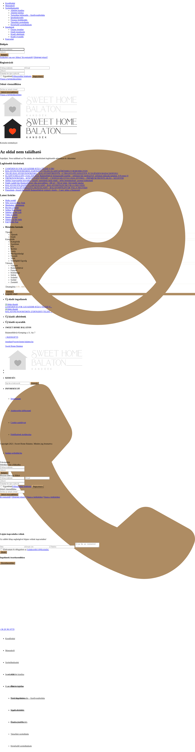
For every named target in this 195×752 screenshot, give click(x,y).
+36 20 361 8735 (7, 629)
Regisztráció (38, 76)
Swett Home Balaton (14, 346)
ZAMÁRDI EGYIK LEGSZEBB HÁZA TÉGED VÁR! (29, 168)
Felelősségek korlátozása (21, 434)
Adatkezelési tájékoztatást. (38, 549)
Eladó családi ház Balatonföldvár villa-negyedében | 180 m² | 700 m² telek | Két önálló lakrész (44, 183)
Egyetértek (17, 76)
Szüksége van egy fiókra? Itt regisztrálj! (16, 57)
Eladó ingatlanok (18, 32)
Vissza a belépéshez (34, 497)
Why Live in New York (15, 203)
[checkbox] (1, 549)
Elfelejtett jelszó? (41, 57)
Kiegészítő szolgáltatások (21, 25)
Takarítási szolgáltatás (20, 22)
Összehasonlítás (7, 563)
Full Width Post (11, 222)
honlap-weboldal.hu (13, 453)
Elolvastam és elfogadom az (26, 549)
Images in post (11, 217)
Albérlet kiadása (17, 10)
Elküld (3, 552)
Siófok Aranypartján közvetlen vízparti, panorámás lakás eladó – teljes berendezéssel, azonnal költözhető (49, 180)
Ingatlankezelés (17, 17)
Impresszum (16, 399)
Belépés (4, 55)
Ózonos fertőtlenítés (19, 20)
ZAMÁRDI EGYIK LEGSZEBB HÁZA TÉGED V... (28, 307)
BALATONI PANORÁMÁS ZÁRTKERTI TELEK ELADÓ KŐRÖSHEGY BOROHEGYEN (46, 171)
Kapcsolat (9, 39)
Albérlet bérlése (17, 13)
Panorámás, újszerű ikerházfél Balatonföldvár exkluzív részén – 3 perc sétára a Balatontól (42, 190)
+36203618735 (11, 337)
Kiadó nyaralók (17, 37)
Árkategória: (10, 287)
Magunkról (10, 6)
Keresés (9, 292)
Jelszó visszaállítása (9, 92)
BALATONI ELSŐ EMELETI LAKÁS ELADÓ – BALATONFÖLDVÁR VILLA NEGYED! (46, 188)
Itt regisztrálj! (5, 497)
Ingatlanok (9, 27)
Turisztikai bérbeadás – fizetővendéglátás (28, 15)
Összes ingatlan (17, 29)
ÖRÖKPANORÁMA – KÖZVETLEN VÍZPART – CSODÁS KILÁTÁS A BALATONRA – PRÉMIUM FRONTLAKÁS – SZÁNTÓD (64, 178)
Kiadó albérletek (17, 34)
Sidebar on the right (13, 219)
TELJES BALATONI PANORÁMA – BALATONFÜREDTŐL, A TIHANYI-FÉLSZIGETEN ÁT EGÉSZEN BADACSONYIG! (61, 173)
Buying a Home (12, 207)
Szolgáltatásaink (12, 8)
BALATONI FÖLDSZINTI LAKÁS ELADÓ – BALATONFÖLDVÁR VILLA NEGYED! (45, 185)
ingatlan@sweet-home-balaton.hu (19, 342)
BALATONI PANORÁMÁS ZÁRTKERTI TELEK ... (28, 311)
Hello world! (10, 200)
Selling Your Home (13, 210)
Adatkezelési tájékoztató (21, 410)
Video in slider (11, 215)
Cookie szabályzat (18, 422)
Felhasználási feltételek (21, 76)
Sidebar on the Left (13, 212)
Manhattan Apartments (14, 205)
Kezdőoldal (10, 3)
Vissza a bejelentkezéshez (10, 79)
